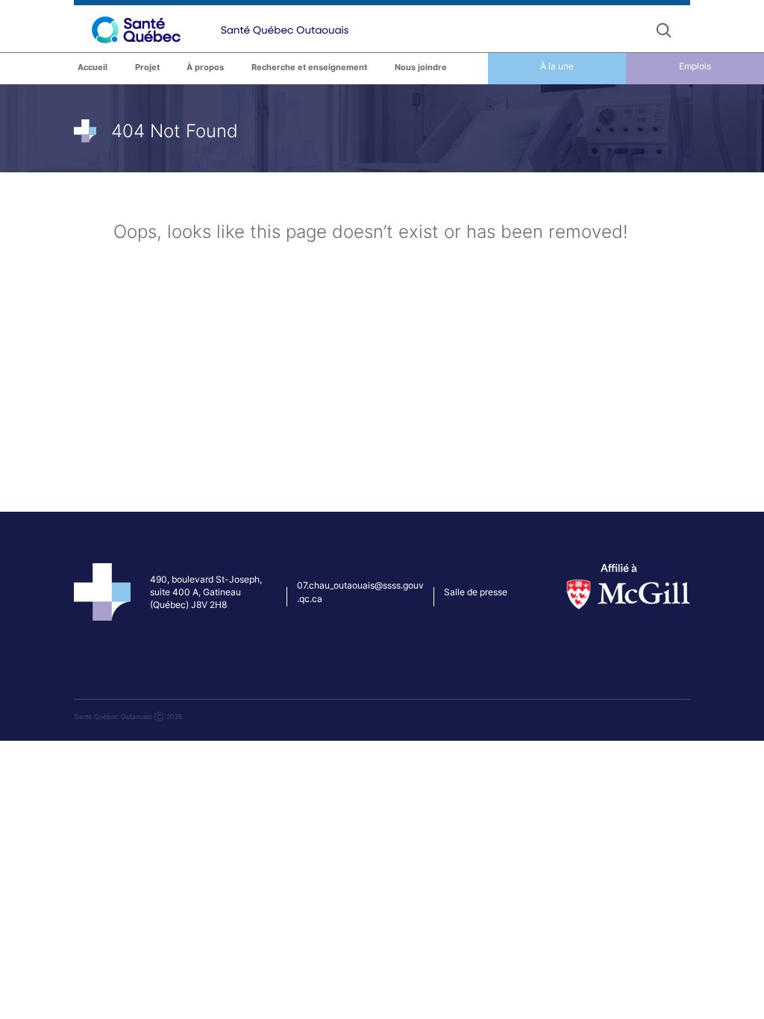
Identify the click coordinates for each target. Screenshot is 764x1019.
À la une (557, 66)
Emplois (695, 66)
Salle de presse (475, 592)
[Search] (664, 30)
